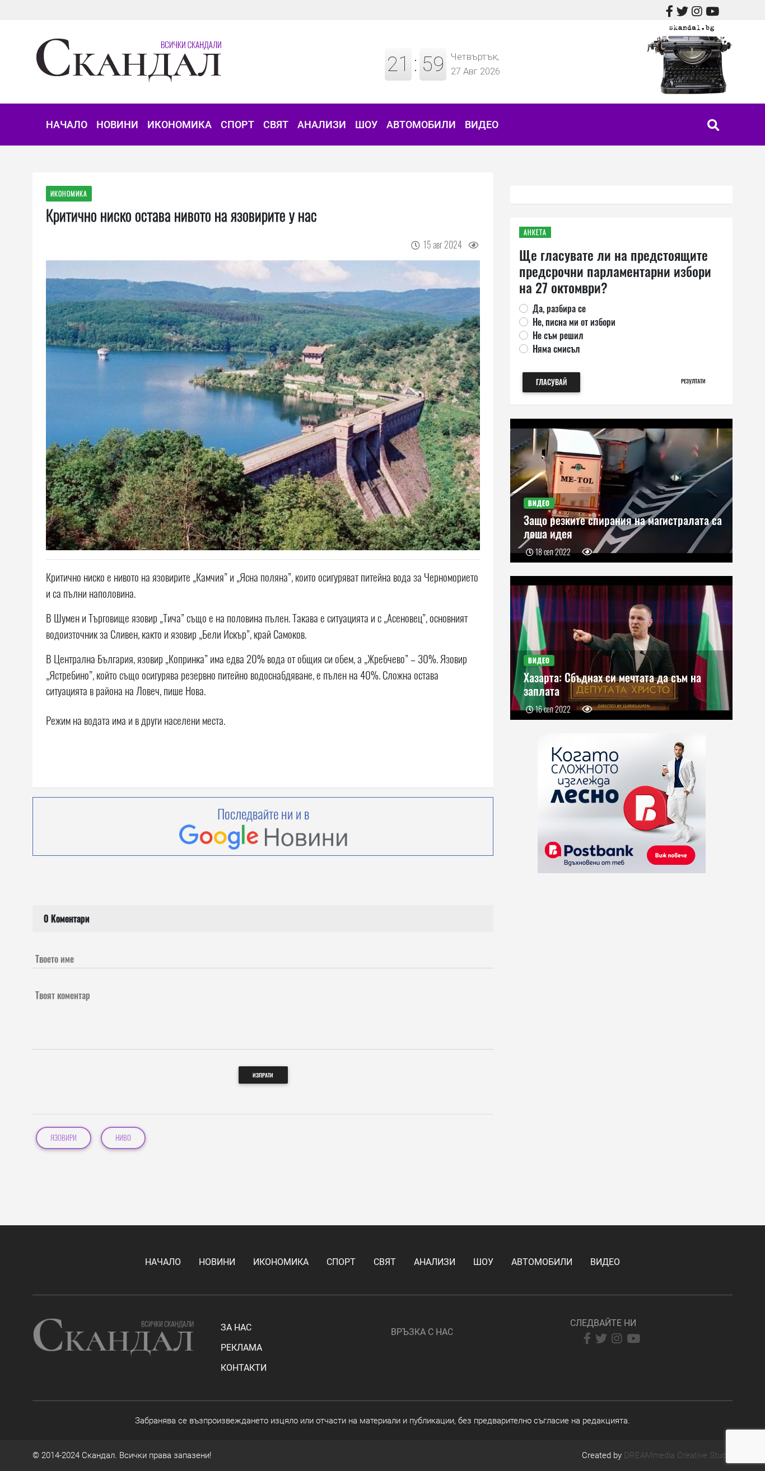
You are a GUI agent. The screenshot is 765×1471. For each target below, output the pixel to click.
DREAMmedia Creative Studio (678, 1455)
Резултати (693, 381)
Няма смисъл (556, 348)
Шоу (366, 124)
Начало (66, 124)
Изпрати (263, 1075)
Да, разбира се (559, 308)
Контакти (244, 1367)
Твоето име (54, 959)
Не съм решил (558, 335)
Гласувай (551, 382)
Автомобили (421, 124)
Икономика (179, 124)
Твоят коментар (62, 995)
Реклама (241, 1347)
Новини (117, 124)
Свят (275, 124)
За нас (236, 1327)
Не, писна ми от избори (574, 322)
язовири (63, 1137)
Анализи (321, 124)
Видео (481, 124)
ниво (123, 1137)
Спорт (237, 124)
